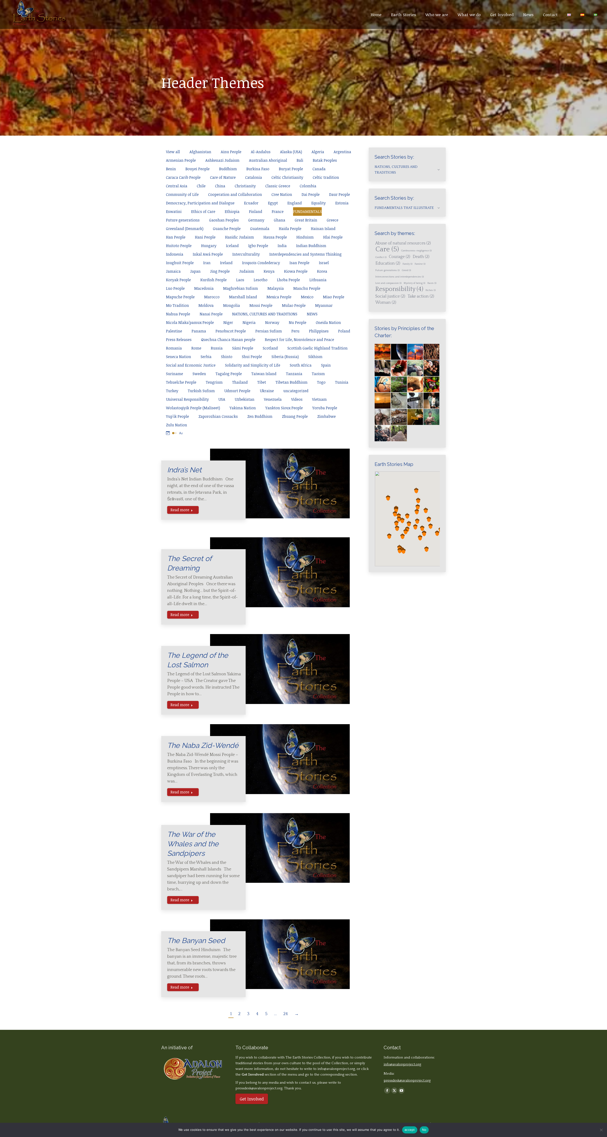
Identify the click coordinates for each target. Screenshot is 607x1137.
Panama (199, 331)
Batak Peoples (325, 160)
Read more (179, 509)
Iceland (232, 245)
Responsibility (399, 289)
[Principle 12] (383, 417)
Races (432, 283)
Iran (207, 262)
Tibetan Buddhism (292, 382)
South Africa (301, 365)
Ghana (279, 220)
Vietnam (319, 399)
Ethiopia (232, 211)
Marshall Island (243, 296)
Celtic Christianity (287, 177)
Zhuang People (295, 416)
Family (407, 263)
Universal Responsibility (187, 399)
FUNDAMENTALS (307, 211)
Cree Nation (281, 194)
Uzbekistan (244, 399)
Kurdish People (213, 279)
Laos (240, 279)
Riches (431, 290)
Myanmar (324, 305)
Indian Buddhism (311, 245)
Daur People (339, 194)
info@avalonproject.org (336, 1069)
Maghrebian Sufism (240, 288)
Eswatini (174, 211)
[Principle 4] (383, 385)
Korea (322, 271)
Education (387, 263)
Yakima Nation (243, 407)
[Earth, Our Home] (399, 352)
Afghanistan (200, 151)
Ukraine (267, 390)
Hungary (208, 245)
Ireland (226, 262)
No (424, 1130)
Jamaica (173, 271)
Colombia (308, 186)
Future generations (183, 220)
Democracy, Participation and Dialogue (200, 203)
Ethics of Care (203, 211)
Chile (201, 186)
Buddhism (228, 168)
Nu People (297, 322)
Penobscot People (231, 331)
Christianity (245, 186)
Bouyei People (197, 168)
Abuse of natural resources (403, 243)
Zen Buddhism (259, 416)
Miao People (333, 296)
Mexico (307, 296)
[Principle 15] (431, 417)
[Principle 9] (399, 401)
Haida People (290, 228)
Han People (175, 237)
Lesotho (260, 279)
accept (410, 1130)
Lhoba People (288, 279)
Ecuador (251, 203)
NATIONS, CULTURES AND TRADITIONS (264, 314)
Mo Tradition (177, 305)
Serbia (206, 356)
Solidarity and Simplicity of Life (252, 365)
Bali (300, 160)
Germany (256, 220)
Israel (324, 262)
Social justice (390, 296)
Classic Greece (277, 186)
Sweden (199, 373)
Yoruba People (324, 407)
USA (221, 399)
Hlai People (333, 237)
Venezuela (273, 399)
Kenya (269, 271)
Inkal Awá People (208, 254)
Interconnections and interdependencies (399, 276)
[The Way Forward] (399, 433)
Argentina (342, 151)
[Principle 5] (399, 385)
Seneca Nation (178, 356)
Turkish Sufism (201, 390)
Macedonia (204, 288)
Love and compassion (388, 283)
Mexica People (279, 296)
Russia (217, 348)
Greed (406, 270)
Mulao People (294, 305)
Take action (421, 296)
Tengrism (214, 382)
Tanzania (294, 373)
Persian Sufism (268, 331)
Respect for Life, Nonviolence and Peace (299, 339)
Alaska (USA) (291, 151)
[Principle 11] (431, 401)
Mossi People (260, 305)
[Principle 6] (415, 385)
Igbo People (258, 245)
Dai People (311, 194)
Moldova (206, 305)
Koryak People (178, 279)
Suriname (174, 373)
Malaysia (275, 288)
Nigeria (249, 322)
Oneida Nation (328, 322)
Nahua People (178, 314)
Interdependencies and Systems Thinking (305, 254)
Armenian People (181, 160)
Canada (319, 168)
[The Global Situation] (415, 352)
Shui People (252, 356)
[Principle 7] (431, 385)
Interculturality (246, 254)
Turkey (172, 390)
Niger (228, 322)
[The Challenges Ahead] (431, 352)
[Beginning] (383, 352)
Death (421, 256)
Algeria (318, 151)
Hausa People (275, 237)
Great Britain (306, 220)
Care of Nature (223, 177)
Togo (321, 382)
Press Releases (179, 339)
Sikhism (315, 356)
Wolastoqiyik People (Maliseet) (193, 407)
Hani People (205, 237)
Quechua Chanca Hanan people (228, 339)
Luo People (175, 288)
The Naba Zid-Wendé (203, 745)
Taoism (318, 373)
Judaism (246, 271)
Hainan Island (323, 228)
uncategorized (295, 390)
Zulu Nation (176, 425)
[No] (601, 1130)
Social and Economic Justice (191, 365)
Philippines (319, 331)
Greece (332, 220)
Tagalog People (229, 373)
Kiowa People (296, 271)
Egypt (273, 203)
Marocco (212, 296)
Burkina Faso (257, 168)
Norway (272, 322)
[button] (398, 516)
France (278, 211)
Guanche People (227, 228)
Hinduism (305, 237)
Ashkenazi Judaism (222, 160)
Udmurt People (237, 390)
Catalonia (253, 177)
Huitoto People (179, 245)
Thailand (240, 382)
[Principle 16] (383, 433)
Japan (195, 271)
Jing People (220, 271)
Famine (420, 263)
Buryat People (291, 168)
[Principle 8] (383, 401)
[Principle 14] (415, 417)
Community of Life (182, 194)
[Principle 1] (399, 368)
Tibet (261, 382)
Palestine (174, 331)
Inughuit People (180, 262)
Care (387, 249)
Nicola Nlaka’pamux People (190, 322)
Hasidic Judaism (239, 237)
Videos (297, 399)
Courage (399, 256)
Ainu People (231, 151)
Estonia (342, 203)
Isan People (299, 262)
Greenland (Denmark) (184, 228)
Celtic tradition (326, 177)
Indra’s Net (184, 470)
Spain (326, 365)
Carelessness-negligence (416, 250)
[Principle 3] (431, 368)
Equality (318, 203)
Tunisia (341, 382)
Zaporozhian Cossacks (218, 416)
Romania (174, 348)
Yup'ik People (177, 416)
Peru (295, 331)
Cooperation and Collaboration (235, 194)
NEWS (312, 314)
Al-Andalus (261, 151)
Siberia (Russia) (285, 356)
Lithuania (317, 279)
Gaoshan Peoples (224, 220)
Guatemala (259, 228)
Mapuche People (180, 296)
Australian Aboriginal (268, 160)
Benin (171, 168)
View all (173, 151)
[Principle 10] (415, 401)
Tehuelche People (181, 382)
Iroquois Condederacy (261, 262)
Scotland (270, 348)
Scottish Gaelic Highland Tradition (317, 348)
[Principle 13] (399, 417)
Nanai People (211, 314)
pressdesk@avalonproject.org (407, 1080)
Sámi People (242, 348)
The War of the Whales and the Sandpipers (193, 843)
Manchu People (306, 288)
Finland (255, 211)
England (294, 203)
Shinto (226, 356)
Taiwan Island (263, 373)
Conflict (380, 257)
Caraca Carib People (183, 177)
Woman (385, 302)
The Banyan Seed (196, 940)
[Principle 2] (415, 368)
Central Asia (176, 186)
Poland (344, 331)
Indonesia (174, 254)
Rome (196, 348)
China (220, 186)
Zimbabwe (326, 416)
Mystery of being (414, 283)
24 (285, 1014)
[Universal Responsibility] (383, 368)
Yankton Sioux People (284, 407)
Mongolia (231, 305)
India (282, 245)
